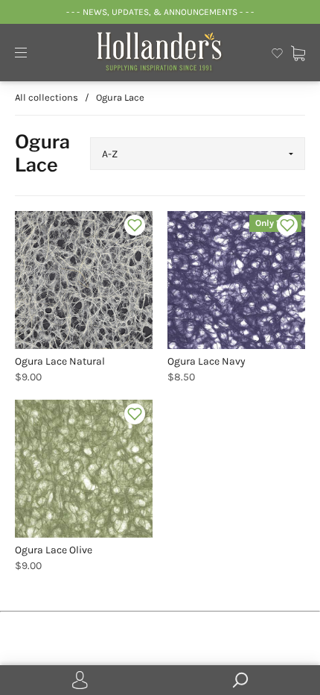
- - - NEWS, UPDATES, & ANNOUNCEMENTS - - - (159, 12)
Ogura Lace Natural (60, 361)
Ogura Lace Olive (53, 550)
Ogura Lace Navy (206, 361)
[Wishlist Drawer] (277, 51)
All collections (46, 97)
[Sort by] (197, 153)
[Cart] (298, 51)
